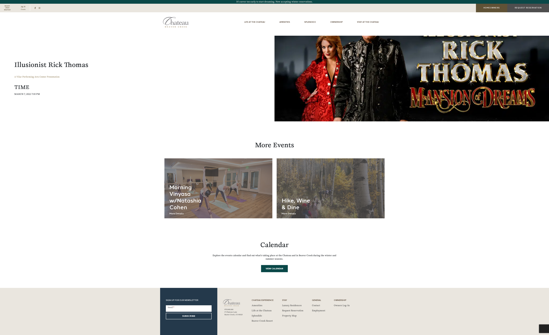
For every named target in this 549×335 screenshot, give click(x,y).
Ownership (336, 22)
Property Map (289, 316)
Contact (316, 305)
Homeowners (491, 8)
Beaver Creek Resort (262, 321)
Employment (318, 311)
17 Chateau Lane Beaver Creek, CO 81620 (233, 313)
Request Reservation (292, 311)
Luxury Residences (292, 305)
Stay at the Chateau (368, 22)
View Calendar (274, 269)
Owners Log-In (342, 305)
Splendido (310, 22)
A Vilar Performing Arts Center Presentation (36, 77)
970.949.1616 (228, 309)
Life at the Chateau (254, 22)
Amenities (284, 22)
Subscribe (188, 316)
